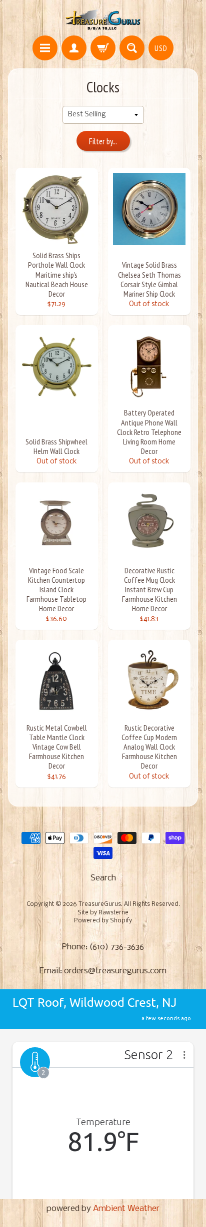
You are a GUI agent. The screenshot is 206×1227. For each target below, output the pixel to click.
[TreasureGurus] (103, 19)
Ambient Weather (126, 1209)
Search (103, 878)
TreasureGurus (99, 904)
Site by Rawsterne (103, 913)
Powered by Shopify (103, 921)
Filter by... (103, 141)
